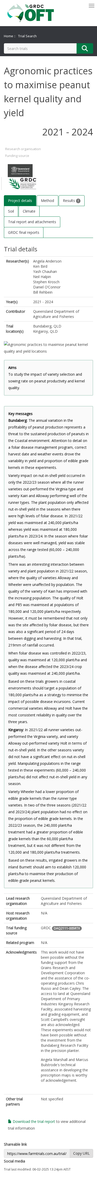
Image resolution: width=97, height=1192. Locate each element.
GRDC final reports (23, 232)
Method (47, 200)
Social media (14, 1161)
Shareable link (15, 1144)
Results (69, 200)
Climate (29, 211)
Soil (11, 211)
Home (8, 36)
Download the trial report (33, 1121)
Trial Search (27, 36)
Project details (20, 200)
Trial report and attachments (32, 221)
